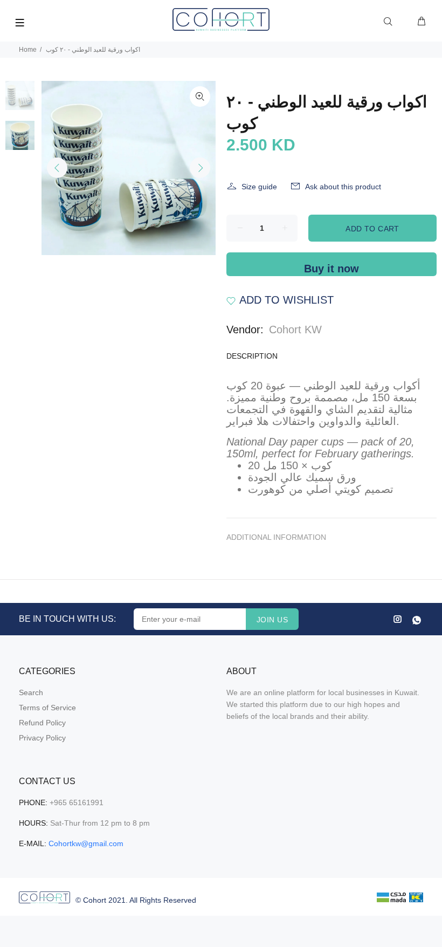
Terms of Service (47, 707)
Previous (57, 167)
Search (31, 692)
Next (200, 167)
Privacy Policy (42, 737)
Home (28, 49)
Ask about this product (343, 186)
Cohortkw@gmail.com (86, 843)
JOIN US (272, 619)
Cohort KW (295, 329)
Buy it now (331, 269)
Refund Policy (42, 722)
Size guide (259, 186)
